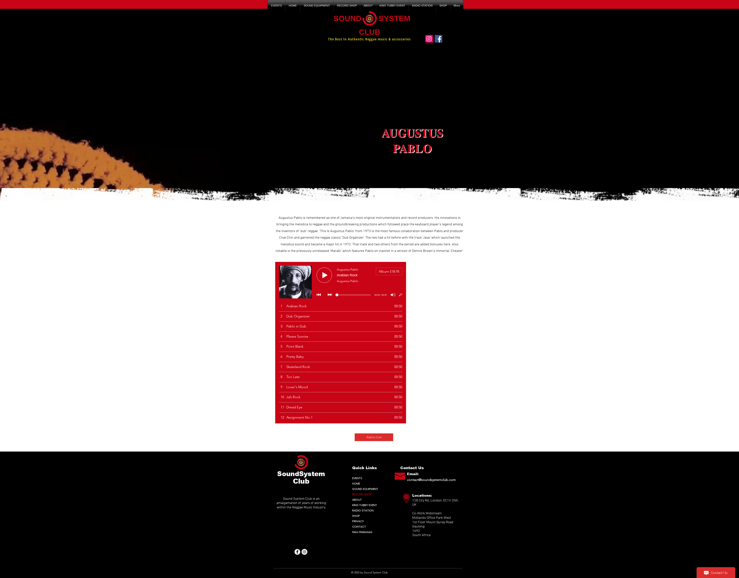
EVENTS (357, 478)
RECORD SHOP (362, 494)
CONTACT (359, 527)
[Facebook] (438, 38)
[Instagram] (429, 38)
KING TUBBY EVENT (364, 505)
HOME (356, 483)
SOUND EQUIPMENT (365, 489)
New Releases (362, 532)
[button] (276, 5)
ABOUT (357, 500)
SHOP (356, 516)
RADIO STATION (363, 510)
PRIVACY (358, 521)
